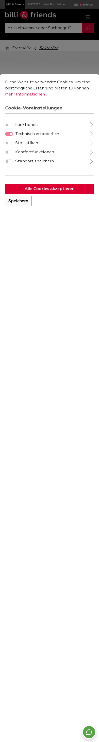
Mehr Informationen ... (26, 94)
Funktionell (26, 125)
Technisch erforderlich (37, 134)
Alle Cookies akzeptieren (49, 189)
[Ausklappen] (91, 124)
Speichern (18, 201)
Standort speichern (34, 161)
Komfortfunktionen (34, 152)
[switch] (9, 125)
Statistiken (26, 143)
